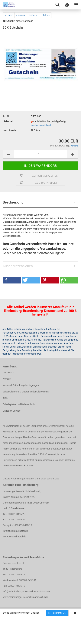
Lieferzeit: (8, 121)
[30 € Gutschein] (40, 61)
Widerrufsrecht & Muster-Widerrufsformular (26, 391)
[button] (12, 280)
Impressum (9, 372)
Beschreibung (13, 202)
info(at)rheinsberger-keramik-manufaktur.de (26, 591)
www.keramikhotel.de (14, 536)
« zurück (20, 15)
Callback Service (12, 410)
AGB (5, 398)
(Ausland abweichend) (41, 125)
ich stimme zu (57, 613)
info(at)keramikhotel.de (15, 530)
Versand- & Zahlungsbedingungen (21, 385)
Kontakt (7, 378)
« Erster (9, 15)
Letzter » (45, 15)
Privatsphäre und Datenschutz (19, 404)
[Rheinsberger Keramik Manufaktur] (7, 4)
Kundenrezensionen (18, 266)
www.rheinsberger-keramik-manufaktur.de (25, 597)
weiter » (33, 15)
